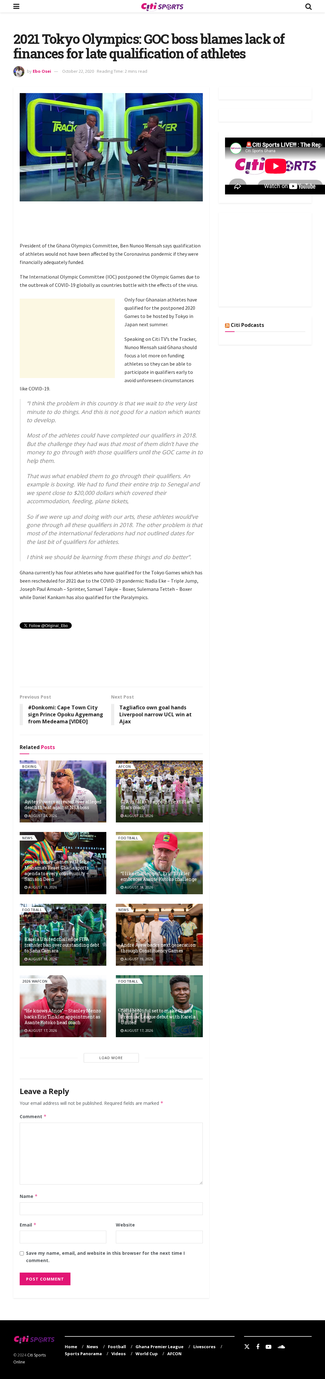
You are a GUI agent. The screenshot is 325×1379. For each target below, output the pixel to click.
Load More (111, 1057)
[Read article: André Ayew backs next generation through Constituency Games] (159, 935)
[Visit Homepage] (162, 6)
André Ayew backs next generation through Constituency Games (158, 948)
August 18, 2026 (138, 887)
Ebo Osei (42, 71)
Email (28, 1225)
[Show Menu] (16, 6)
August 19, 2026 (42, 887)
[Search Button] (308, 6)
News (27, 837)
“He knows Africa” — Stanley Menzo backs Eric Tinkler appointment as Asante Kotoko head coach (62, 1016)
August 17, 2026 (42, 1030)
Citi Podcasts (247, 324)
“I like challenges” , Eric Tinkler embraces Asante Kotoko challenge (158, 876)
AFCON (124, 766)
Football (128, 837)
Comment (33, 1116)
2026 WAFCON (35, 981)
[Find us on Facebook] (257, 1347)
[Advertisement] (135, 225)
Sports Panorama (83, 1353)
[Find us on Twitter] (247, 1347)
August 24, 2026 (42, 815)
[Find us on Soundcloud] (281, 1347)
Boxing (29, 766)
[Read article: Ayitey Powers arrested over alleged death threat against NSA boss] (63, 791)
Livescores (204, 1346)
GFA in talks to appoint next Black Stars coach (157, 804)
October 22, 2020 (78, 71)
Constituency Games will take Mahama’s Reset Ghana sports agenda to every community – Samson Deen (56, 870)
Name (29, 1196)
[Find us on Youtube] (268, 1347)
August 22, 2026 (138, 815)
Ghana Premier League (159, 1346)
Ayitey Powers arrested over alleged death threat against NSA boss (63, 804)
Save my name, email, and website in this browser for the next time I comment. (105, 1256)
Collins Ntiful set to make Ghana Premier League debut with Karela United (158, 1016)
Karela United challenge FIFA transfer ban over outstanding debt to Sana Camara (61, 945)
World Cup (147, 1353)
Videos (118, 1353)
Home (71, 1346)
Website (125, 1225)
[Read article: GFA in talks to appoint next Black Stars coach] (159, 791)
